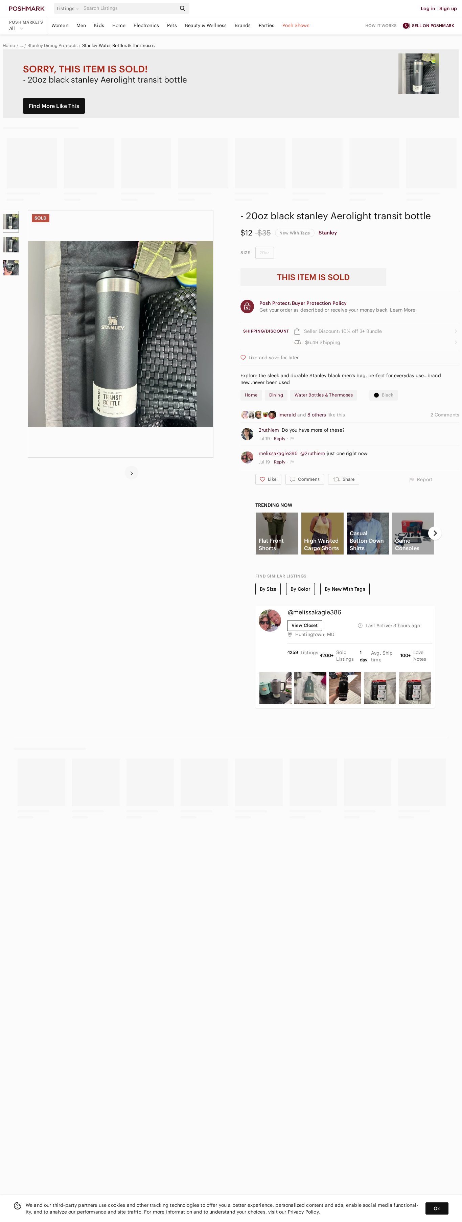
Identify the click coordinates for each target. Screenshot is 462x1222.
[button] (69, 8)
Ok (437, 1208)
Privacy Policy (303, 1212)
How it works (381, 25)
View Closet (305, 625)
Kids (99, 25)
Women (59, 25)
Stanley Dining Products (52, 45)
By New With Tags (345, 589)
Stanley (328, 232)
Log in (428, 8)
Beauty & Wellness (206, 25)
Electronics (146, 25)
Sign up (448, 8)
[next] (131, 472)
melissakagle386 (278, 453)
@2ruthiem (312, 453)
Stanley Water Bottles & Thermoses (118, 45)
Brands (243, 25)
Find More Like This (54, 106)
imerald (287, 415)
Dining (276, 395)
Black (387, 395)
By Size (268, 589)
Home (119, 25)
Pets (172, 25)
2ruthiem (269, 430)
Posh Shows (295, 25)
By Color (300, 589)
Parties (266, 25)
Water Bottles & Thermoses (324, 395)
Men (81, 25)
